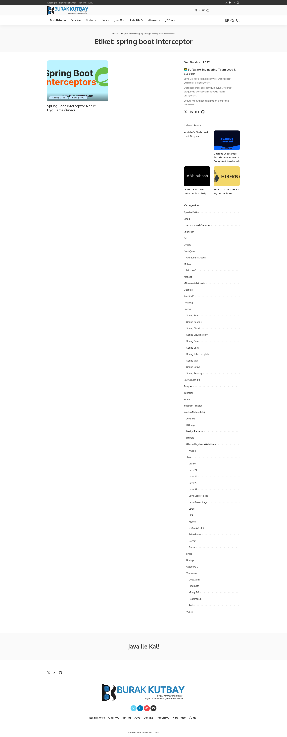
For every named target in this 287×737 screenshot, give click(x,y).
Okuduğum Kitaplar (196, 257)
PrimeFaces (195, 534)
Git (185, 238)
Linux (189, 554)
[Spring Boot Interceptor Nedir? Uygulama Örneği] (77, 81)
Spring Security (194, 373)
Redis (192, 605)
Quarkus (188, 289)
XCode (192, 451)
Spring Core (192, 341)
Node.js (190, 560)
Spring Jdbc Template (197, 354)
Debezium (194, 579)
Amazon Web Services (198, 225)
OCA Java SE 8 (196, 528)
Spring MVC (78, 98)
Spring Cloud (193, 328)
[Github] (238, 2)
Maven (192, 521)
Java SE (193, 489)
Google (187, 244)
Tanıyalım (189, 386)
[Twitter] (226, 2)
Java (188, 457)
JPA (191, 515)
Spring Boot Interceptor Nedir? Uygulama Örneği (71, 108)
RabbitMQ (189, 296)
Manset (188, 277)
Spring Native (193, 367)
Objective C (192, 566)
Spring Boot (58, 98)
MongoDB (194, 592)
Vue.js (189, 612)
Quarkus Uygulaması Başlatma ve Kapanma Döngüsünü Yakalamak (227, 157)
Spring (187, 309)
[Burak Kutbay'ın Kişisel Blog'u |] (67, 10)
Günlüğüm (189, 251)
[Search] (238, 20)
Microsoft (191, 270)
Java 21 (193, 470)
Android (190, 418)
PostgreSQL (195, 599)
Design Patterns (194, 431)
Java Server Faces (198, 495)
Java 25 (193, 483)
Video (187, 399)
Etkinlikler (189, 232)
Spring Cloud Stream (197, 334)
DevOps (190, 438)
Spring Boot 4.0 (192, 380)
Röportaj (188, 302)
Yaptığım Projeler (193, 405)
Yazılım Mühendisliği (194, 412)
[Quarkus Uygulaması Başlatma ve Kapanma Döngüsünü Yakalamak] (227, 140)
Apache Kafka (191, 212)
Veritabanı (191, 573)
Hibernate (194, 586)
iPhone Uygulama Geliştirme (201, 444)
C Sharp (190, 425)
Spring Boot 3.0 (194, 322)
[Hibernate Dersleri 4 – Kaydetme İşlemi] (227, 176)
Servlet (192, 541)
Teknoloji (188, 393)
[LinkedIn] (230, 2)
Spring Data (192, 347)
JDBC (192, 508)
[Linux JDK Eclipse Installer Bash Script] (197, 176)
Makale (187, 264)
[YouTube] (234, 2)
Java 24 (193, 476)
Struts (192, 547)
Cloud (187, 219)
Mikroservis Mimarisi (194, 283)
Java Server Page (198, 502)
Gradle (192, 463)
